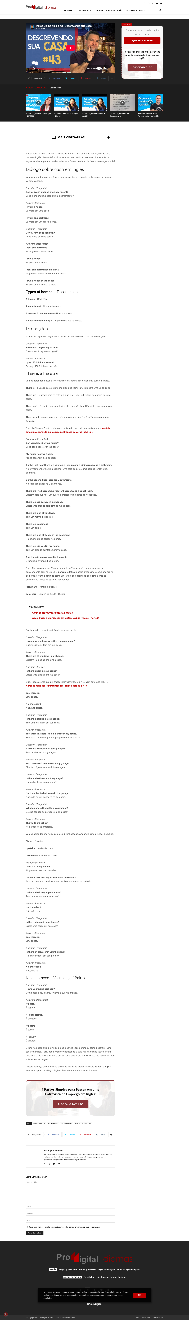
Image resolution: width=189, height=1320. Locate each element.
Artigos (62, 1269)
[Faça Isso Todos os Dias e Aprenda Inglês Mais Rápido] (150, 103)
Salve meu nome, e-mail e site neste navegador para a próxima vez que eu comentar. (64, 1227)
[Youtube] (161, 3)
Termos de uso (157, 1318)
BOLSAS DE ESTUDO (134, 10)
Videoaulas (72, 1269)
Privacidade (146, 1318)
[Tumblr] (153, 3)
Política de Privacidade (105, 1292)
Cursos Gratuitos (118, 1277)
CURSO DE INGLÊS (114, 10)
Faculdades (89, 1277)
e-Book (82, 1269)
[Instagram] (148, 3)
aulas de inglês (39, 1124)
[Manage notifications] (6, 1314)
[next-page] (162, 87)
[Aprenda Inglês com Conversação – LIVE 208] (38, 103)
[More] (112, 78)
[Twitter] (157, 3)
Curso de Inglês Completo (128, 1269)
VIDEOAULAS (83, 10)
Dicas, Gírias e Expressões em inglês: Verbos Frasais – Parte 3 (65, 618)
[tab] (70, 137)
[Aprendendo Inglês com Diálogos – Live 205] (66, 103)
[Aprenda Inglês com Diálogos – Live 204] (94, 103)
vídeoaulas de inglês (83, 1124)
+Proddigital (94, 1304)
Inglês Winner (127, 24)
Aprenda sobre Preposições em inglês (52, 613)
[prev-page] (158, 87)
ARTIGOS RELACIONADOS (36, 88)
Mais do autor (55, 88)
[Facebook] (144, 3)
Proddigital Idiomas (53, 1150)
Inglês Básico (53, 1124)
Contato (136, 1318)
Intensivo (92, 1269)
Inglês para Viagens (106, 1269)
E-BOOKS (99, 10)
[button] (160, 10)
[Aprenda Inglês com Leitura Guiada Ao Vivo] (122, 103)
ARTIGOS (68, 10)
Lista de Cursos (102, 1277)
